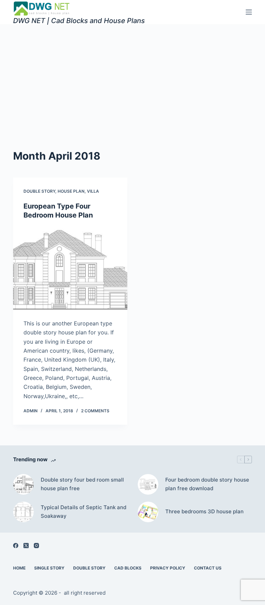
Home (19, 568)
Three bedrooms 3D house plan (204, 511)
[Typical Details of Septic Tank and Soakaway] (23, 512)
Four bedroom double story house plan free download (207, 484)
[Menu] (249, 12)
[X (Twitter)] (26, 545)
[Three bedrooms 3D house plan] (148, 512)
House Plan (71, 191)
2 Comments (95, 410)
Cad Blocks (127, 568)
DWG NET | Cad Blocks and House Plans (79, 21)
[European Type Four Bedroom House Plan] (70, 269)
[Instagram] (36, 545)
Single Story (49, 568)
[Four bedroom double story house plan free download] (148, 484)
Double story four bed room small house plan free (82, 484)
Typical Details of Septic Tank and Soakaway (83, 511)
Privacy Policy (167, 568)
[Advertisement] (132, 76)
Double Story (39, 191)
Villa (93, 191)
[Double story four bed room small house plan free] (23, 484)
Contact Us (208, 568)
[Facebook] (15, 545)
